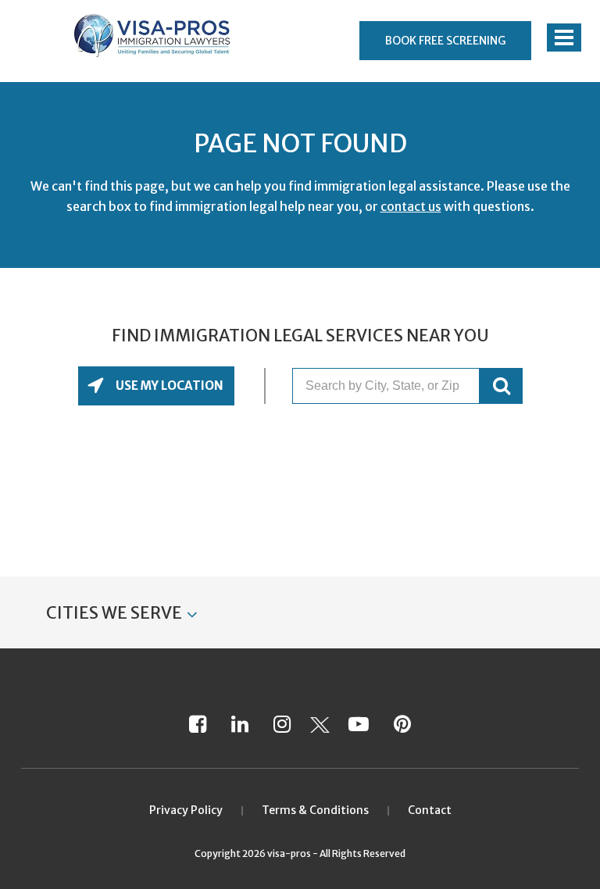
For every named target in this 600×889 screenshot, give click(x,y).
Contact (430, 810)
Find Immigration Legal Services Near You (300, 336)
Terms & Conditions (315, 810)
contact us (410, 206)
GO (501, 386)
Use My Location (168, 385)
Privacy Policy (186, 810)
